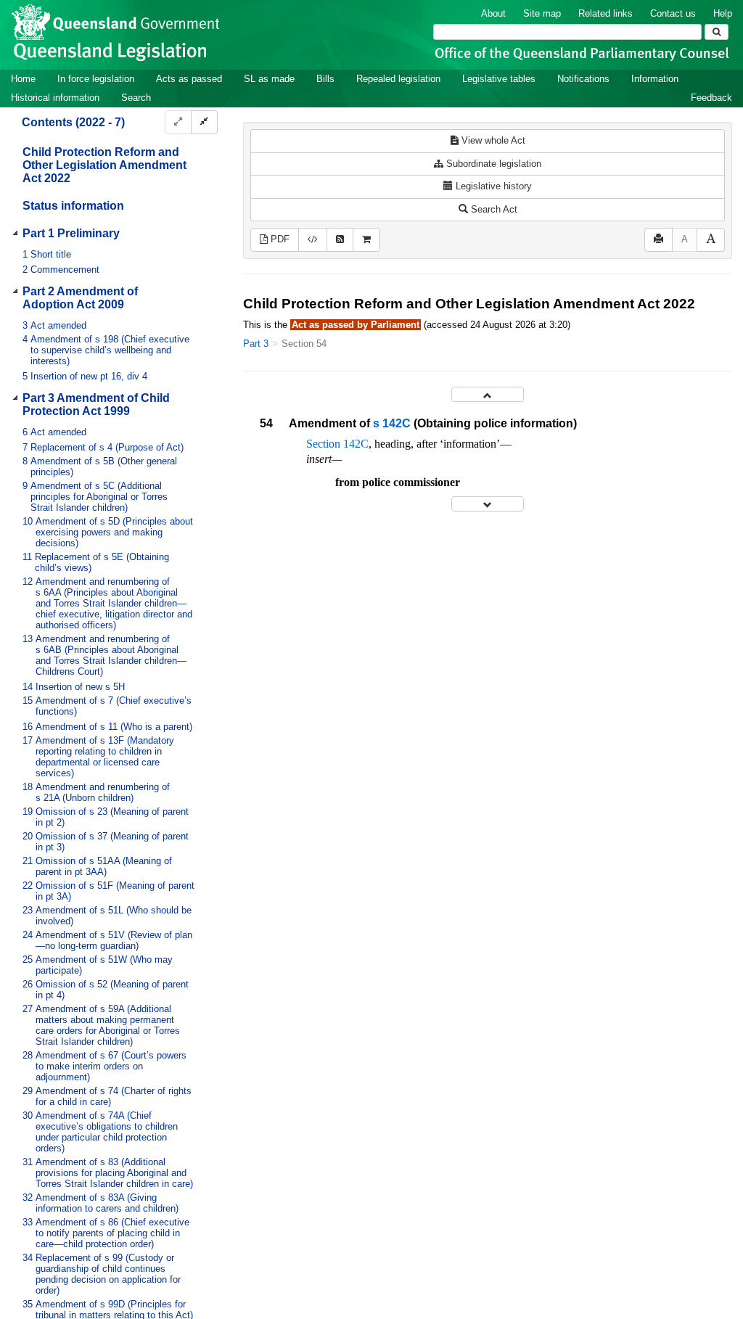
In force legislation (95, 78)
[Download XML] (312, 240)
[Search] (716, 32)
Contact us (673, 13)
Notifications (583, 78)
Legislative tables (498, 78)
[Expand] (178, 122)
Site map (542, 13)
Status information (73, 206)
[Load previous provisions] (487, 394)
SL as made (269, 78)
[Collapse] (204, 122)
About (493, 13)
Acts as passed (189, 78)
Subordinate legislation (492, 163)
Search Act (492, 209)
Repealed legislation (398, 78)
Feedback (711, 97)
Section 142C (337, 443)
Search (136, 97)
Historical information (55, 97)
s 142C (392, 423)
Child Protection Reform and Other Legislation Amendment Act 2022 (104, 165)
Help (722, 13)
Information (654, 78)
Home (23, 78)
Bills (325, 78)
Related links (605, 13)
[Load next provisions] (487, 503)
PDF (279, 239)
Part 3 (255, 343)
